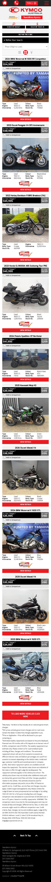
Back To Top (25, 835)
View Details (25, 119)
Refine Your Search (13, 40)
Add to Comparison (13, 68)
